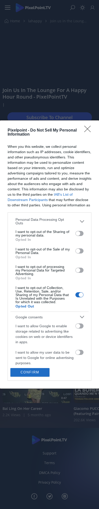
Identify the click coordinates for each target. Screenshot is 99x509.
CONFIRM (30, 372)
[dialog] (49, 254)
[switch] (79, 233)
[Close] (89, 130)
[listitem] (49, 221)
